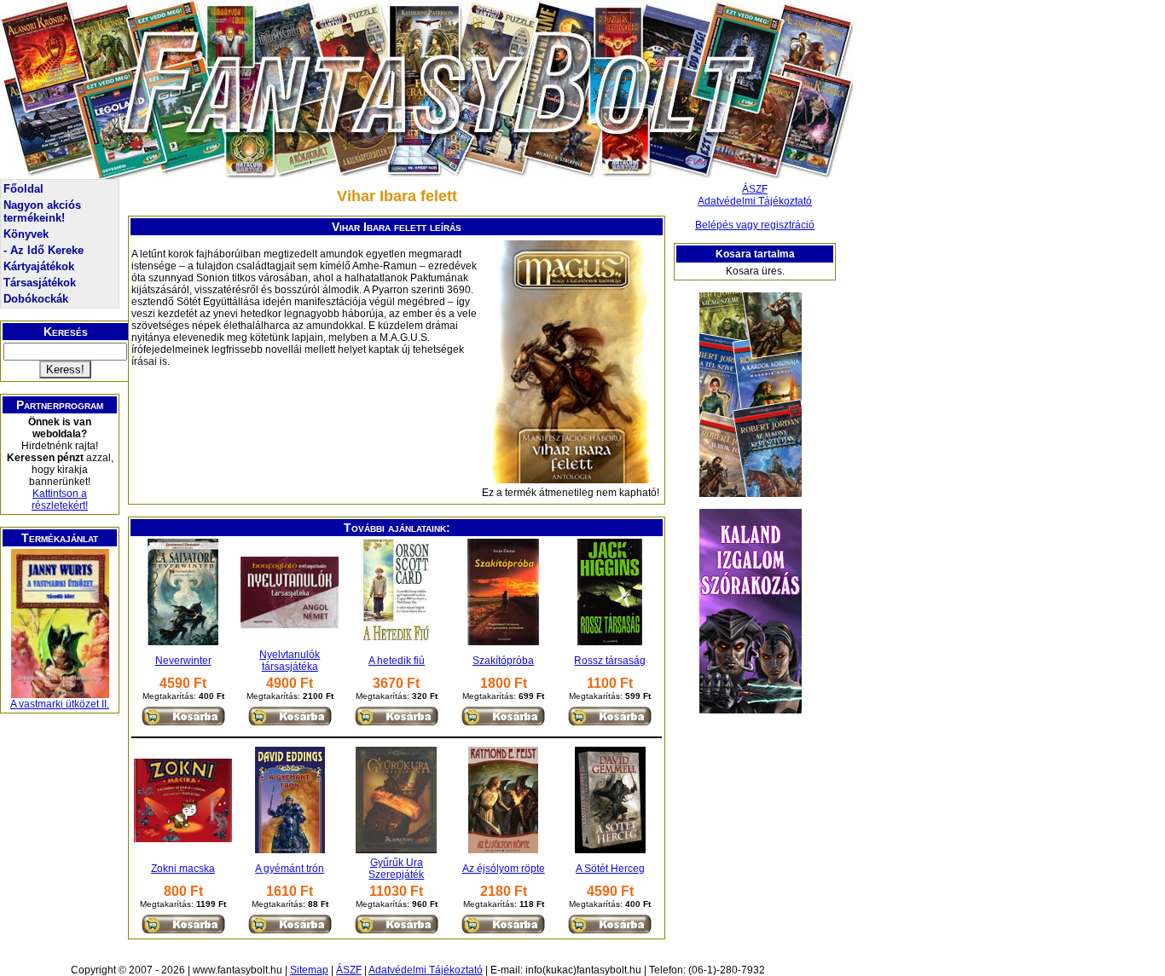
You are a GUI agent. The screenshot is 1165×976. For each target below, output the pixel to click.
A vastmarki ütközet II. (59, 704)
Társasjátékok (39, 282)
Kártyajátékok (38, 266)
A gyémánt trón (289, 869)
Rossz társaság (610, 661)
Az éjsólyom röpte (503, 869)
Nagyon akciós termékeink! (42, 211)
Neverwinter (183, 661)
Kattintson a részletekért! (60, 499)
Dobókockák (35, 298)
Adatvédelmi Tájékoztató (755, 201)
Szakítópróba (503, 661)
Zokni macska (183, 869)
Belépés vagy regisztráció (754, 225)
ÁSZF (755, 189)
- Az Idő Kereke (43, 250)
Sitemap (309, 970)
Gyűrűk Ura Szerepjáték (396, 869)
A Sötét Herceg (610, 869)
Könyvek (26, 234)
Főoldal (23, 188)
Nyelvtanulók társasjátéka (289, 661)
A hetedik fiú (396, 661)
